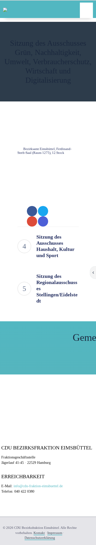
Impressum (54, 533)
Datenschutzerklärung (40, 538)
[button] (86, 10)
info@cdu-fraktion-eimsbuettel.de (38, 486)
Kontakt (39, 533)
